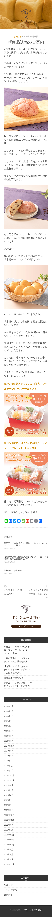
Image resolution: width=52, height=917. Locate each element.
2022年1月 (8, 830)
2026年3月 (8, 716)
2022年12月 (9, 815)
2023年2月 (8, 810)
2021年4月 (8, 854)
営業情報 (8, 894)
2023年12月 (9, 775)
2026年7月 (9, 706)
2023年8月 (8, 785)
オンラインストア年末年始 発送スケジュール (38, 594)
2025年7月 (9, 721)
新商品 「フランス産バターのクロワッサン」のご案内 (18, 684)
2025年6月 (9, 726)
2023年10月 (9, 780)
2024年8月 (9, 750)
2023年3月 (8, 805)
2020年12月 (9, 864)
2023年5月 (8, 800)
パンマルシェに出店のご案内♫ (13, 592)
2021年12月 (9, 834)
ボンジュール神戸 (33, 909)
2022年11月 (9, 820)
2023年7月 (8, 790)
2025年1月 (8, 741)
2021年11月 (9, 839)
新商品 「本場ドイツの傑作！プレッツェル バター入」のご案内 (17, 650)
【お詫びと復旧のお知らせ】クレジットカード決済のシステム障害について (26, 558)
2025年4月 (9, 731)
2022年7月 (9, 825)
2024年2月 (9, 770)
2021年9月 (8, 849)
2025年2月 (9, 736)
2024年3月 (8, 765)
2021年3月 (8, 859)
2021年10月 (9, 844)
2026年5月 (9, 711)
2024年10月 (9, 746)
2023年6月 (8, 795)
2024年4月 (9, 760)
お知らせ (17, 37)
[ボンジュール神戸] (26, 627)
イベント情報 (10, 889)
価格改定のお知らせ (13, 570)
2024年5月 (9, 755)
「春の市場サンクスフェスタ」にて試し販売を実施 (17, 660)
